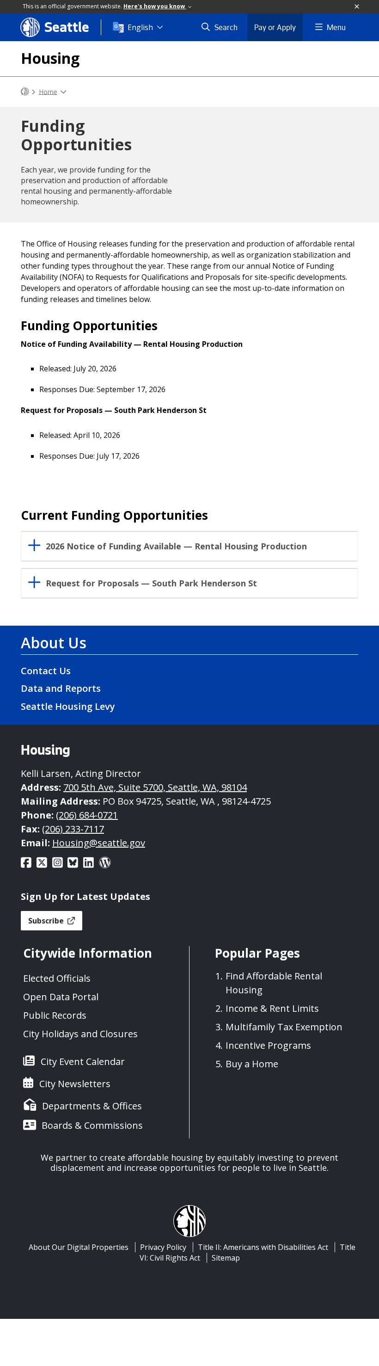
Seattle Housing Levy (68, 706)
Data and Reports (61, 688)
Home (48, 91)
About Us (53, 642)
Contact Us (46, 671)
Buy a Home (252, 1064)
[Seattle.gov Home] (25, 92)
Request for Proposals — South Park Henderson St (151, 583)
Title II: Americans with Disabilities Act (263, 1247)
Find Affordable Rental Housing (274, 983)
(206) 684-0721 (87, 815)
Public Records (54, 1015)
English (140, 27)
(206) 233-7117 (73, 829)
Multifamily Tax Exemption (284, 1027)
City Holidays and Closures (80, 1034)
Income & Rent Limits (272, 1008)
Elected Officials (57, 978)
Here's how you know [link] (154, 6)
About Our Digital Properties (78, 1247)
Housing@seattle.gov (98, 843)
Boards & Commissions (92, 1125)
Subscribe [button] (47, 921)
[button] (357, 6)
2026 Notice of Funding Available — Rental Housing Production (176, 546)
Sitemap (226, 1258)
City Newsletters (74, 1083)
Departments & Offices (92, 1106)
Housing (50, 58)
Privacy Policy (163, 1247)
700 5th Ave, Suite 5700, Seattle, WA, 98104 (155, 787)
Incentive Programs (268, 1045)
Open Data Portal (60, 997)
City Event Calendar (83, 1061)
